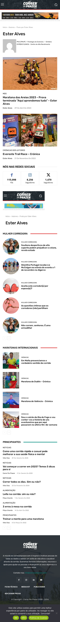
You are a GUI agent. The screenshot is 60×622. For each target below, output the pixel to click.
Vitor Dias (6, 458)
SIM (16, 618)
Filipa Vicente (8, 498)
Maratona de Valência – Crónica (37, 401)
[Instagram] (26, 580)
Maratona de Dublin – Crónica (36, 381)
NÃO (24, 618)
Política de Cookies (38, 618)
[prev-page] (4, 338)
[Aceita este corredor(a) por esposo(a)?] (11, 286)
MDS (5, 93)
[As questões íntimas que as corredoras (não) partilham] (11, 305)
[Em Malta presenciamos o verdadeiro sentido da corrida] (11, 360)
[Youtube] (41, 580)
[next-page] (9, 338)
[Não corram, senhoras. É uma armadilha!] (11, 325)
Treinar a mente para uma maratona (23, 518)
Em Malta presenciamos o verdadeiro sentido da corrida (36, 361)
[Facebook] (19, 580)
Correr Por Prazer (9, 473)
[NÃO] (56, 613)
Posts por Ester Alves (25, 27)
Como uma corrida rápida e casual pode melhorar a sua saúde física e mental (25, 452)
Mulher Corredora (29, 242)
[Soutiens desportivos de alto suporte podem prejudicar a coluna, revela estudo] (11, 246)
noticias (7, 447)
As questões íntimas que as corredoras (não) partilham (34, 306)
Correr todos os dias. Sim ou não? (22, 481)
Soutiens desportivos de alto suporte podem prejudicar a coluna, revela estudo (39, 248)
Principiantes (9, 515)
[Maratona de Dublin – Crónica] (11, 380)
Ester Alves (7, 108)
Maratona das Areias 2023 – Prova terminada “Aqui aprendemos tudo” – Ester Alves (30, 100)
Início (5, 27)
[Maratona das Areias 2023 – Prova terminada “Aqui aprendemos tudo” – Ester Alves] (30, 73)
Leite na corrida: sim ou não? (19, 494)
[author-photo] (10, 46)
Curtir (12, 173)
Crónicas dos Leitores (14, 150)
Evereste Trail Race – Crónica (21, 154)
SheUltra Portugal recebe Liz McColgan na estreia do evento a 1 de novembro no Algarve (38, 267)
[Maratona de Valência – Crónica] (11, 400)
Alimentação (9, 490)
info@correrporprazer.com (36, 573)
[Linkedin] (33, 580)
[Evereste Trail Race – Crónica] (30, 130)
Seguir (30, 173)
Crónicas (25, 357)
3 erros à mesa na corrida (17, 506)
